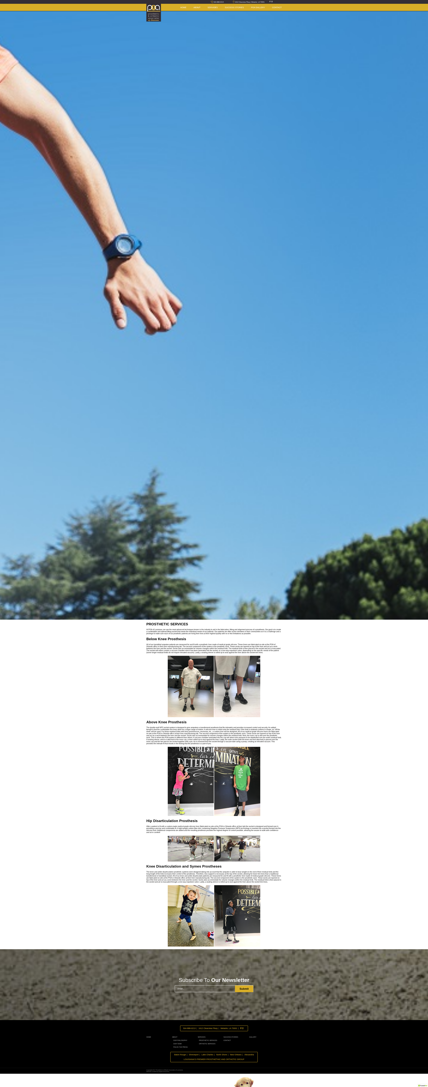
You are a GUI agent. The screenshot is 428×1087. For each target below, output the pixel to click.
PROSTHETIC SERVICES (208, 1040)
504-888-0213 (219, 2)
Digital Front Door (164, 1071)
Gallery (252, 1037)
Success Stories (234, 7)
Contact (227, 1040)
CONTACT (277, 7)
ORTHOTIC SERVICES (207, 1044)
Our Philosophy (180, 1040)
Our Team (177, 1044)
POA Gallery (258, 7)
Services (213, 7)
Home (183, 7)
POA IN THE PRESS (180, 1047)
